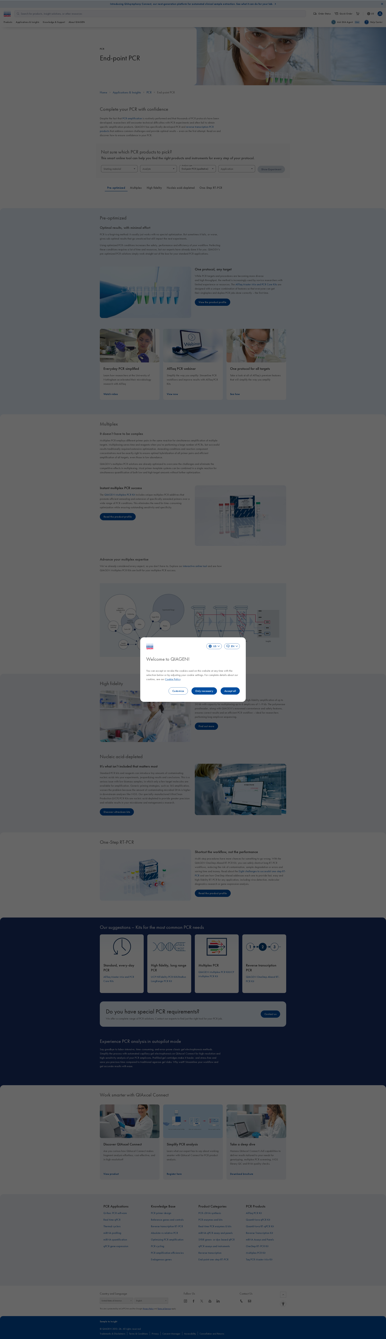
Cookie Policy (172, 679)
